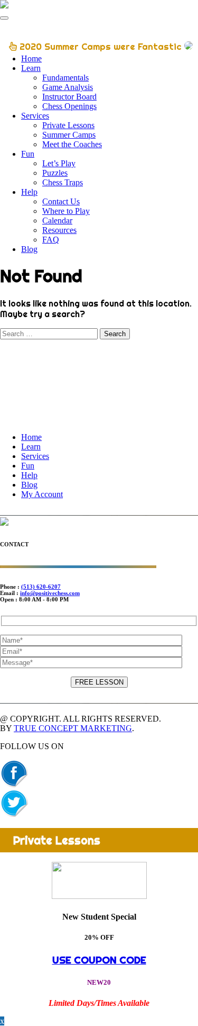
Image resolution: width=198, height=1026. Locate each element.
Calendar (57, 220)
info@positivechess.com (50, 593)
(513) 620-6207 (41, 586)
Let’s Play (59, 163)
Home (31, 58)
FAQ (50, 239)
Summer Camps (69, 134)
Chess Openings (69, 106)
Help (29, 191)
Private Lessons (68, 125)
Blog (29, 249)
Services (35, 115)
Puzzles (55, 172)
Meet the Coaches (72, 144)
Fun (27, 153)
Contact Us (61, 201)
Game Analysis (67, 87)
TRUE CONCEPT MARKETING (73, 728)
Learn (31, 68)
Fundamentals (65, 77)
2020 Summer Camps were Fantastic (100, 46)
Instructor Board (69, 96)
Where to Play (66, 210)
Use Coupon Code (99, 959)
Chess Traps (62, 182)
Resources (59, 230)
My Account (42, 494)
